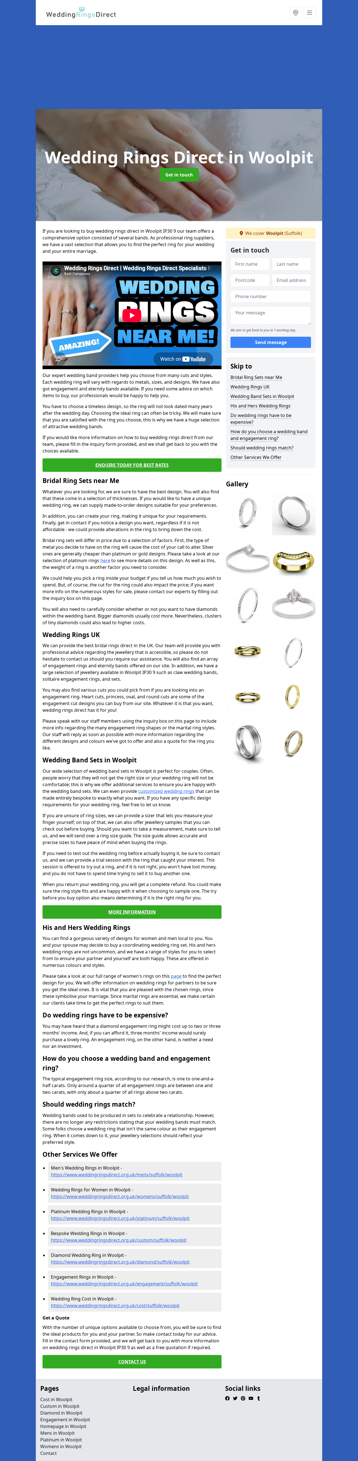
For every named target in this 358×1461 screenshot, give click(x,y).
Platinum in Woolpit (61, 1440)
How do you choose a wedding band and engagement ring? (269, 434)
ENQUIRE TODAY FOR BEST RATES (132, 465)
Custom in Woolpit (59, 1406)
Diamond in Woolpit (61, 1413)
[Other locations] (296, 12)
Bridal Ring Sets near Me (256, 377)
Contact (48, 1453)
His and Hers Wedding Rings (260, 406)
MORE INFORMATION (132, 912)
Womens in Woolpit (61, 1446)
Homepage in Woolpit (63, 1426)
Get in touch (179, 175)
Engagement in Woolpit (65, 1420)
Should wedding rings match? (261, 448)
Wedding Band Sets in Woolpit (262, 396)
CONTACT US (132, 1362)
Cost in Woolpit (56, 1399)
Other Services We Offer (256, 457)
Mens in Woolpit (57, 1433)
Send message (271, 343)
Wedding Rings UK (250, 387)
